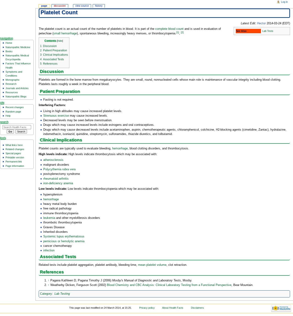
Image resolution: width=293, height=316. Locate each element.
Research (10, 83)
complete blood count (169, 28)
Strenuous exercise (56, 115)
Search (4, 122)
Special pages (13, 153)
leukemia (49, 218)
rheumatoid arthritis (56, 178)
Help (8, 115)
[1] (177, 32)
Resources (11, 92)
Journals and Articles (17, 88)
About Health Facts (172, 307)
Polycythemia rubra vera (59, 169)
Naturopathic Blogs (16, 96)
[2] (182, 32)
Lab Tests (267, 31)
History (99, 5)
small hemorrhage (65, 33)
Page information (14, 166)
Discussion (60, 5)
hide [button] (60, 40)
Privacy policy (147, 307)
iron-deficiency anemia (58, 183)
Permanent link (13, 161)
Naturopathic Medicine (17, 47)
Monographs (12, 79)
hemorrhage (120, 148)
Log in (284, 1)
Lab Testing (62, 293)
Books (9, 51)
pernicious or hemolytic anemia (63, 241)
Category (46, 293)
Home (8, 42)
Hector (261, 23)
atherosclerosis (53, 160)
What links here (14, 145)
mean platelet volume (152, 265)
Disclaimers (197, 307)
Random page (13, 111)
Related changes (14, 149)
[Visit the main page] (17, 18)
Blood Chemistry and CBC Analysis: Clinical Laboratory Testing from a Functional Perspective (169, 285)
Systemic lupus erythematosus (63, 236)
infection (48, 250)
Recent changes (14, 107)
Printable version (14, 157)
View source (82, 5)
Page (44, 5)
